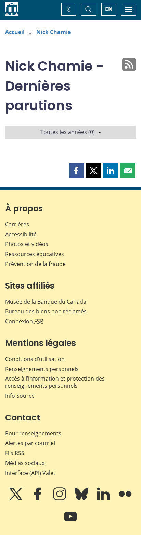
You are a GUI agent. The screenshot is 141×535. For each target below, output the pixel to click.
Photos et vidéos (26, 244)
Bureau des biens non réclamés (46, 311)
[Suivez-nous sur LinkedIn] (104, 498)
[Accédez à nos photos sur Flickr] (125, 498)
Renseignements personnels (42, 369)
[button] (76, 170)
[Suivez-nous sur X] (16, 498)
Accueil (15, 32)
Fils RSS (14, 453)
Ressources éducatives (34, 254)
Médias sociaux (24, 463)
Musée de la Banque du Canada (45, 301)
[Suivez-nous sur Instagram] (60, 498)
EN (109, 9)
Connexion (24, 321)
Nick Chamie (53, 32)
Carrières (17, 224)
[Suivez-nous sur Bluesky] (82, 498)
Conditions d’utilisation (35, 359)
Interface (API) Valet (30, 473)
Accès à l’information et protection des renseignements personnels (55, 382)
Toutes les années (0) (67, 132)
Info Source (20, 395)
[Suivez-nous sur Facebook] (38, 498)
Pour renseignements (33, 433)
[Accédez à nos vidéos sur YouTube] (70, 521)
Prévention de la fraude (35, 264)
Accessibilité (21, 234)
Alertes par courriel (30, 443)
